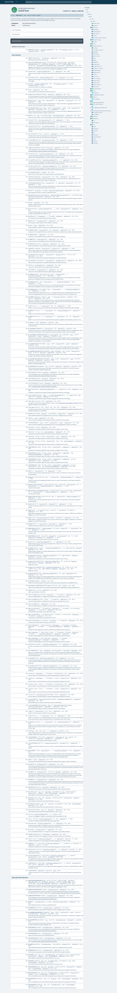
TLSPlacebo (96, 122)
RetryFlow (95, 86)
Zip (94, 132)
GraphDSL (95, 52)
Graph (39, 71)
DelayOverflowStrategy (56, 190)
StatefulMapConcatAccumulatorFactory (100, 110)
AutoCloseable (47, 528)
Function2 (31, 64)
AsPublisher (96, 23)
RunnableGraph (97, 88)
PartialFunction (44, 120)
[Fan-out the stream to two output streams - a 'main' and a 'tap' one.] (92, 131)
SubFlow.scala (26, 25)
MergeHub (95, 62)
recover (38, 513)
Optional (40, 65)
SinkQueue (95, 92)
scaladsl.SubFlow (46, 49)
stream (29, 8)
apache (22, 8)
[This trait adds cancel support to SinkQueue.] (92, 95)
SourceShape (47, 153)
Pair (43, 64)
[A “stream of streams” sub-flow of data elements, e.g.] (92, 116)
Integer (40, 793)
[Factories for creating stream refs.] (92, 114)
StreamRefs (96, 114)
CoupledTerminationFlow (99, 37)
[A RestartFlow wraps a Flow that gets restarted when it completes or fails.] (92, 80)
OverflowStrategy (58, 115)
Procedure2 (41, 216)
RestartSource (97, 84)
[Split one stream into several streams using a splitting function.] (92, 129)
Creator (60, 413)
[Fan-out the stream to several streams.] (92, 25)
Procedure (40, 220)
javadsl (33, 8)
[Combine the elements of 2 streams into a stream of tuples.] (92, 133)
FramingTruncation (98, 50)
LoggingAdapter (49, 432)
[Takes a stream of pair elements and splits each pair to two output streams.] (92, 126)
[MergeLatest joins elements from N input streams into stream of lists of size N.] (92, 64)
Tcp (94, 124)
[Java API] (92, 89)
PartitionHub (96, 78)
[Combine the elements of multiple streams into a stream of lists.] (92, 139)
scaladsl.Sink (32, 51)
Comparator (69, 573)
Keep (94, 58)
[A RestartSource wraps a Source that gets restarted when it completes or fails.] (92, 84)
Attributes (45, 58)
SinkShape (44, 71)
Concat (95, 35)
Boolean (51, 64)
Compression (96, 33)
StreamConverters (98, 112)
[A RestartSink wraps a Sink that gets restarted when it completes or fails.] (92, 82)
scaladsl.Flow (66, 49)
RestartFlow (96, 80)
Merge (94, 60)
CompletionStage (63, 310)
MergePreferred (97, 66)
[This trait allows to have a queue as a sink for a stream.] (92, 93)
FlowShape (46, 819)
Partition (95, 76)
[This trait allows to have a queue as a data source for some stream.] (92, 99)
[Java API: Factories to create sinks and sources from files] (92, 42)
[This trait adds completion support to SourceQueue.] (92, 101)
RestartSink (96, 82)
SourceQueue (96, 99)
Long (39, 100)
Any (57, 436)
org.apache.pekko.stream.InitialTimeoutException (44, 386)
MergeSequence (97, 70)
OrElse (95, 74)
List (61, 297)
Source (95, 97)
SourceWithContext (98, 104)
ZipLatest (95, 134)
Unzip (94, 126)
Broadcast (95, 29)
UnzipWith (95, 128)
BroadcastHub (96, 31)
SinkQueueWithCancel (98, 94)
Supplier (60, 62)
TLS (94, 120)
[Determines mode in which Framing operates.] (92, 50)
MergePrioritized (98, 68)
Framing (95, 48)
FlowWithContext (97, 46)
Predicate (50, 65)
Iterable (51, 504)
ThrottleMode (53, 793)
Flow (94, 44)
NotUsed (66, 626)
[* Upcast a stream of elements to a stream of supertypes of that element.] (91, 118)
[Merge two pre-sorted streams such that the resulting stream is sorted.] (92, 72)
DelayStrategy (97, 39)
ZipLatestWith (97, 137)
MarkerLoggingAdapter (35, 454)
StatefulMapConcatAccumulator (98, 107)
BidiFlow (95, 27)
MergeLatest (96, 64)
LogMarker (66, 447)
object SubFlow (78, 11)
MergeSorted (96, 72)
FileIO (95, 41)
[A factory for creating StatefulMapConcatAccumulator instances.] (92, 109)
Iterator (54, 248)
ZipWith (95, 141)
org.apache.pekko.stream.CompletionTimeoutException (42, 151)
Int (38, 115)
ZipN (94, 139)
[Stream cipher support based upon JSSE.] (92, 120)
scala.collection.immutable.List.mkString (68, 403)
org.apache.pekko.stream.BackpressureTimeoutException (65, 97)
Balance (95, 25)
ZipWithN (95, 143)
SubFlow (95, 116)
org (19, 8)
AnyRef (38, 15)
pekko (25, 8)
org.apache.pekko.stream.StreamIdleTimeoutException (42, 376)
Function (65, 64)
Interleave (96, 54)
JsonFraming (96, 56)
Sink (94, 90)
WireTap (95, 130)
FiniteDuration (53, 889)
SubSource (95, 118)
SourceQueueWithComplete (97, 102)
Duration (60, 65)
